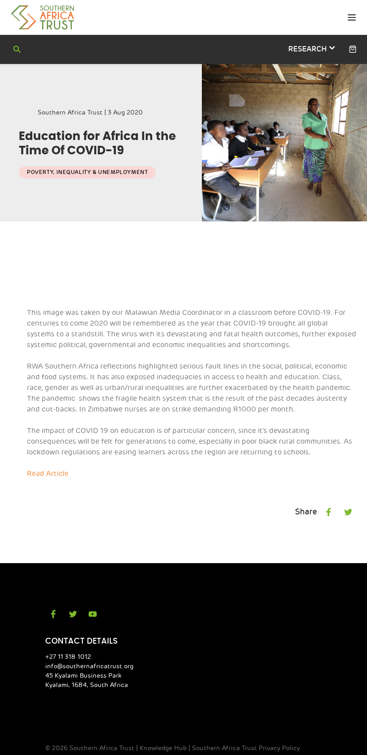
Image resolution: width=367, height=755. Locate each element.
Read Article (47, 473)
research (308, 49)
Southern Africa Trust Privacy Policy (246, 748)
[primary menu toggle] (351, 18)
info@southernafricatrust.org (89, 666)
